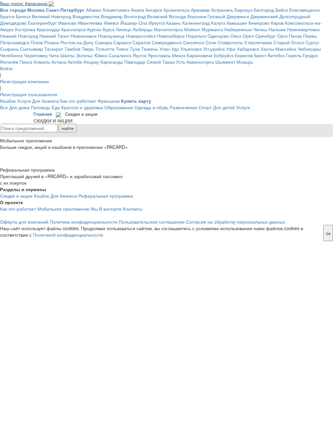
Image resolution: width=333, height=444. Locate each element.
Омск (235, 36)
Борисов (244, 55)
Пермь (310, 36)
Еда (56, 107)
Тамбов (72, 49)
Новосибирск (171, 36)
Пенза (295, 36)
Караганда (111, 62)
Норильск (196, 36)
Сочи (211, 42)
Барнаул (243, 10)
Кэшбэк (41, 195)
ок (328, 233)
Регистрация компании (24, 81)
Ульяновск (191, 49)
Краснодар (48, 29)
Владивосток (86, 16)
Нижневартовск (303, 29)
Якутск (139, 55)
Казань (173, 23)
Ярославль (159, 55)
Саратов (141, 42)
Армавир (200, 10)
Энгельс (84, 55)
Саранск (122, 42)
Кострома (25, 29)
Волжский (157, 16)
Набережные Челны (245, 29)
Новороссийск (141, 36)
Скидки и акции (16, 195)
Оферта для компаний (24, 221)
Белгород (264, 10)
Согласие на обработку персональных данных (235, 221)
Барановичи (199, 55)
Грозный (216, 16)
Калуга (218, 23)
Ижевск (111, 23)
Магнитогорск (168, 29)
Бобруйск (223, 55)
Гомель (293, 55)
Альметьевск (115, 10)
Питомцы (40, 107)
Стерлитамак (258, 42)
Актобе (75, 62)
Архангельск (176, 10)
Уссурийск (214, 49)
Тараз (168, 62)
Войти (6, 68)
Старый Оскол (288, 42)
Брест (260, 55)
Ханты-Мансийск (278, 49)
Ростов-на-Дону (77, 42)
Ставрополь (230, 42)
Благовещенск (304, 10)
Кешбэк (8, 101)
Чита (54, 55)
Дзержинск (238, 16)
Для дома (19, 107)
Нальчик (277, 29)
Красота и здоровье (82, 107)
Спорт (205, 107)
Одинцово (218, 36)
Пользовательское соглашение (152, 221)
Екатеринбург (42, 23)
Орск (282, 36)
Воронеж (196, 16)
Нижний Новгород (19, 36)
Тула (135, 49)
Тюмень (149, 49)
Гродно (310, 55)
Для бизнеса (45, 101)
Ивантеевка (90, 23)
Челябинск (11, 55)
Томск (122, 49)
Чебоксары (309, 49)
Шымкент (225, 62)
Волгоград (135, 16)
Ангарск (153, 10)
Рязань (51, 42)
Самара (103, 42)
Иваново (67, 23)
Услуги (24, 101)
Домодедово (13, 23)
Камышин (237, 23)
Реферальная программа (105, 195)
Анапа (137, 10)
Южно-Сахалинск (112, 55)
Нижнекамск (84, 36)
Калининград (196, 23)
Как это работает (78, 101)
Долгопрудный (294, 16)
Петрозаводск (14, 42)
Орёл (248, 36)
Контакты (132, 208)
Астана (58, 62)
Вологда (177, 16)
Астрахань (222, 10)
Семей (154, 62)
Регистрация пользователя (28, 94)
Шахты (67, 55)
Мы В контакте (106, 208)
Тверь (88, 49)
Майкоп (192, 29)
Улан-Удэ (169, 49)
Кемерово (259, 23)
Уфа (230, 49)
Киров (277, 23)
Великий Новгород (51, 16)
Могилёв (9, 62)
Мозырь (244, 62)
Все (4, 107)
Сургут (312, 42)
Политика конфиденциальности (83, 221)
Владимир (112, 16)
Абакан (93, 10)
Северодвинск (167, 42)
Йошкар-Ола (133, 23)
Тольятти (104, 49)
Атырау (91, 62)
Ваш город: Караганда (24, 3)
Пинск (26, 62)
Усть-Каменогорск (195, 62)
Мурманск (212, 29)
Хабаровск (248, 49)
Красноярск (73, 29)
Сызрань (9, 49)
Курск (108, 29)
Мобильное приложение (63, 208)
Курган (94, 29)
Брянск (23, 16)
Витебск (276, 55)
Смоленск (193, 42)
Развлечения (183, 107)
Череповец (35, 55)
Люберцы (142, 29)
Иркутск (157, 23)
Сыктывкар (31, 49)
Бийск (281, 10)
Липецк (123, 29)
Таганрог (53, 49)
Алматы (41, 62)
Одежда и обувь (151, 107)
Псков (37, 42)
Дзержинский (264, 16)
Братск (7, 16)
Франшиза (109, 101)
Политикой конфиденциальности (68, 234)
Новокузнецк (111, 36)
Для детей (224, 107)
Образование (118, 107)
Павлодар (134, 62)
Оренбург (265, 36)
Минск (178, 55)
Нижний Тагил (54, 36)
